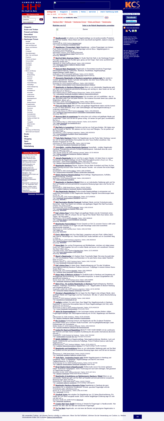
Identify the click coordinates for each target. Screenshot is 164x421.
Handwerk (29, 63)
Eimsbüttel (81, 111)
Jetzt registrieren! (28, 22)
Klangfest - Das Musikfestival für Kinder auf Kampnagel (30, 174)
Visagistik (30, 122)
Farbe (76, 263)
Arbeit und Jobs (30, 43)
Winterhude (77, 196)
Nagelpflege (59, 75)
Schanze (76, 172)
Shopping (27, 139)
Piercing (29, 110)
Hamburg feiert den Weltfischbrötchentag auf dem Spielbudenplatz (29, 169)
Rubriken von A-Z (59, 25)
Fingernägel (80, 75)
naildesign (66, 382)
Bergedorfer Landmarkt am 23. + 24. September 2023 (30, 183)
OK (138, 417)
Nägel (64, 272)
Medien (28, 69)
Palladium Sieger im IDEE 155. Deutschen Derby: (29, 161)
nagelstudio (59, 382)
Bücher (28, 49)
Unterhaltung (29, 146)
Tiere (27, 128)
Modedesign (30, 96)
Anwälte (28, 41)
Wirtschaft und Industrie (32, 131)
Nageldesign (67, 54)
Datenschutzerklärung (54, 417)
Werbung (131, 50)
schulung (79, 355)
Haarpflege (30, 84)
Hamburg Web (58, 22)
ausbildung (67, 355)
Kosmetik (30, 92)
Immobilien (29, 65)
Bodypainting (31, 74)
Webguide (68, 22)
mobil (81, 209)
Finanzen (28, 57)
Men (73, 336)
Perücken (30, 108)
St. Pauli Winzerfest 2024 (29, 155)
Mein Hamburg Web (33, 14)
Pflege (77, 209)
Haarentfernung (31, 82)
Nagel (78, 44)
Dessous (30, 77)
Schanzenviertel (61, 172)
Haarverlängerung (32, 86)
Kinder (26, 134)
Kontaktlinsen (31, 90)
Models (29, 100)
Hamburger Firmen (31, 39)
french (84, 355)
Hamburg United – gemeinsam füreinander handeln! (29, 179)
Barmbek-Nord (77, 43)
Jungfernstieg (83, 172)
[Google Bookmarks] (133, 31)
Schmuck (30, 112)
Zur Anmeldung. (130, 43)
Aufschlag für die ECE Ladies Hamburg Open (29, 157)
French (58, 44)
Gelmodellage (60, 94)
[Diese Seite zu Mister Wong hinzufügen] (127, 31)
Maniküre (66, 44)
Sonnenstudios (31, 116)
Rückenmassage (84, 327)
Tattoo (29, 120)
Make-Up (74, 103)
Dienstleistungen (30, 53)
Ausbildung (75, 94)
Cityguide (27, 27)
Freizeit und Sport (31, 59)
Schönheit (59, 209)
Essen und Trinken (31, 29)
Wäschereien (31, 124)
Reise (26, 136)
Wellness (30, 126)
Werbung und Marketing (33, 130)
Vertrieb (58, 241)
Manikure (59, 163)
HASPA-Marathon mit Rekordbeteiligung (28, 164)
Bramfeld (76, 207)
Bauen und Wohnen (31, 47)
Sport (26, 141)
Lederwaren (30, 94)
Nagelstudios (31, 104)
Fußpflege (30, 80)
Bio (78, 327)
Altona (74, 170)
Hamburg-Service (30, 37)
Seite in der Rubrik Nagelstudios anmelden (98, 25)
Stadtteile (27, 144)
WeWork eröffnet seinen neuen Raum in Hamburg (29, 187)
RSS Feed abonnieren (132, 27)
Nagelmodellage (66, 84)
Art (73, 299)
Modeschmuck (31, 102)
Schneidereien (31, 114)
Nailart (73, 54)
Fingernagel (59, 144)
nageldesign (73, 382)
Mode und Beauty (31, 71)
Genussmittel (29, 61)
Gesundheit (28, 34)
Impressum (31, 194)
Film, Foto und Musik (32, 55)
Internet (28, 67)
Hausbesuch (67, 281)
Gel (62, 44)
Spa (76, 336)
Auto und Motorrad (31, 45)
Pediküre (66, 64)
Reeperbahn (69, 172)
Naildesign (72, 64)
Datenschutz (40, 194)
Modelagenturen (32, 98)
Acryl (79, 123)
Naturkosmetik (31, 106)
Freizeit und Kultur (31, 32)
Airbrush (78, 241)
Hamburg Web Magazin (31, 152)
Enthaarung (73, 327)
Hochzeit (29, 88)
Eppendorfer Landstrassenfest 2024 (29, 190)
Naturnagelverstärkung (83, 84)
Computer (28, 51)
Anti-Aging (30, 73)
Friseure (29, 78)
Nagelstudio (72, 44)
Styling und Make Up (33, 118)
